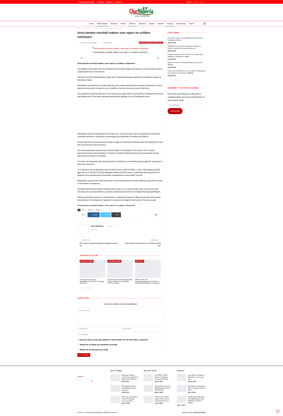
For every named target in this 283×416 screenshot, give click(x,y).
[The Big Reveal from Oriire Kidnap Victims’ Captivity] (115, 388)
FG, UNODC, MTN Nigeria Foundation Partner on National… (162, 377)
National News (102, 24)
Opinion (152, 24)
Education (142, 24)
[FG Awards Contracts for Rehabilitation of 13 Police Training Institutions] (92, 269)
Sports (191, 24)
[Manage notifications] (278, 411)
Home (91, 24)
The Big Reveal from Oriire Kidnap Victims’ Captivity (129, 388)
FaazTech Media (199, 412)
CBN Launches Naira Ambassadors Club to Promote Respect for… (162, 399)
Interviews (100, 2)
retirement (90, 210)
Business (114, 24)
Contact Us (118, 2)
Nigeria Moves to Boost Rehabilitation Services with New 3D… (162, 388)
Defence (132, 24)
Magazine (109, 2)
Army (83, 210)
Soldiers (98, 210)
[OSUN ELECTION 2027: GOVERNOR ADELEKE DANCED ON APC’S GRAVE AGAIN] (181, 399)
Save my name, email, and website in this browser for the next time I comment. (113, 340)
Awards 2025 (181, 24)
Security (170, 24)
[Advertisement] (120, 116)
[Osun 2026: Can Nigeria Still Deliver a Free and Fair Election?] (181, 377)
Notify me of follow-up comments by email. (99, 344)
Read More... (80, 376)
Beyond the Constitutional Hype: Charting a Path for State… (196, 388)
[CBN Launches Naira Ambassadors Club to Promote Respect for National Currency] (148, 399)
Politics (123, 24)
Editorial (161, 24)
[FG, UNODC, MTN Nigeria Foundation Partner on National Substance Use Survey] (148, 377)
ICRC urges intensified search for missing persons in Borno (129, 399)
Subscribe (175, 111)
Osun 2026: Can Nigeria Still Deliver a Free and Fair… (196, 377)
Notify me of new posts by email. (94, 350)
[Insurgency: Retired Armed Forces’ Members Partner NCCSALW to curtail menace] (115, 377)
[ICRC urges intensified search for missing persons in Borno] (115, 399)
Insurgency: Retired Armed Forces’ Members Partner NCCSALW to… (129, 377)
